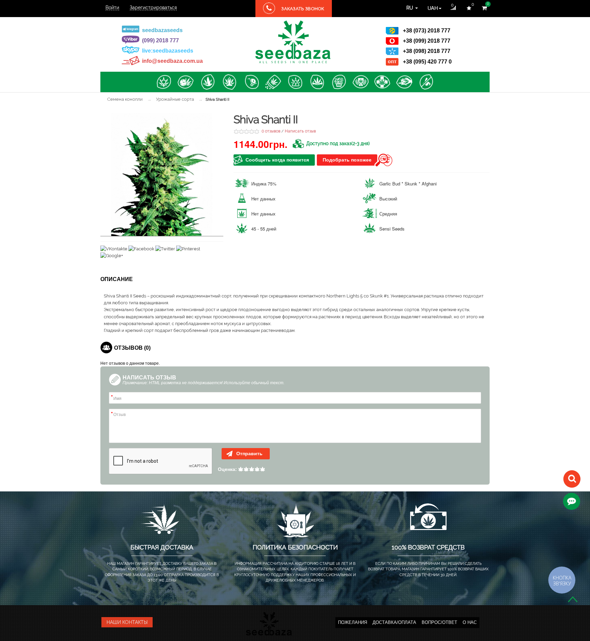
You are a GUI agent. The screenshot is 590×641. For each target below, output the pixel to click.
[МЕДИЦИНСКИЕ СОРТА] (382, 82)
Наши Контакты (127, 622)
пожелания (352, 622)
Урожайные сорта (175, 99)
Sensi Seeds (392, 228)
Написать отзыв (300, 131)
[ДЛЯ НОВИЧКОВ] (295, 82)
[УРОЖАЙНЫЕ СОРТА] (339, 82)
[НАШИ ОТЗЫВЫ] (571, 501)
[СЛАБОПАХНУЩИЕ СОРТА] (426, 82)
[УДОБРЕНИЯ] (273, 82)
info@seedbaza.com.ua (172, 61)
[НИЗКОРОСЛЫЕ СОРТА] (404, 82)
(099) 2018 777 (160, 40)
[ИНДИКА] (229, 82)
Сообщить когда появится (277, 160)
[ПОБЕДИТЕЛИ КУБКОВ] (360, 82)
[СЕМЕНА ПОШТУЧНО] (251, 82)
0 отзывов (271, 131)
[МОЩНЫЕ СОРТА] (317, 82)
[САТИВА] (208, 82)
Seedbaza (293, 41)
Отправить (249, 453)
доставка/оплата (394, 622)
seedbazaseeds (162, 30)
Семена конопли (125, 99)
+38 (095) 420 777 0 (427, 62)
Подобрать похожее (347, 160)
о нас (470, 622)
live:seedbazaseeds (167, 51)
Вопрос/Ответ (439, 622)
